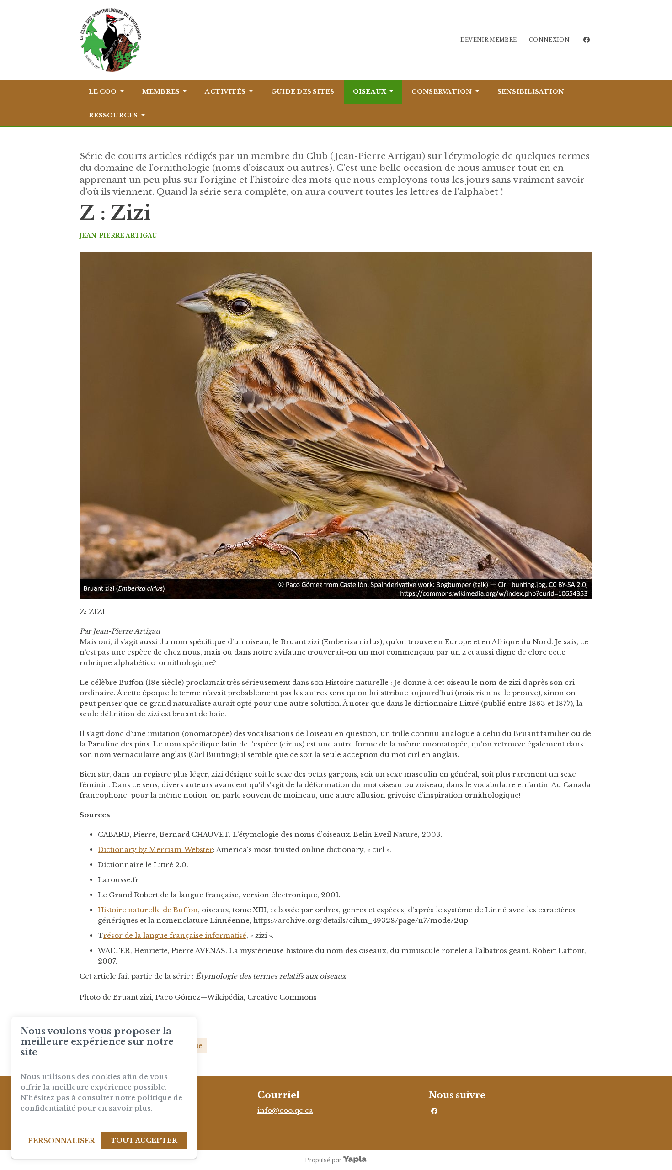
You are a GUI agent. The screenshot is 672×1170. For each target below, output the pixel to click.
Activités (225, 91)
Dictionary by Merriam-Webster (155, 849)
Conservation (441, 91)
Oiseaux (370, 91)
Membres (161, 91)
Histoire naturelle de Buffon (148, 909)
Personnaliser (61, 1140)
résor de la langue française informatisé (174, 935)
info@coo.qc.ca (285, 1110)
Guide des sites (303, 91)
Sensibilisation (531, 91)
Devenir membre (488, 40)
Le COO (103, 91)
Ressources (113, 115)
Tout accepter (144, 1140)
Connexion (549, 40)
